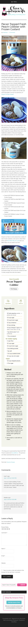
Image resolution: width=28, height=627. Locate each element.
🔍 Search (22, 585)
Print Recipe (14, 289)
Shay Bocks (22, 618)
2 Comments (12, 32)
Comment (4, 532)
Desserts (9, 462)
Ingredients (8, 303)
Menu (15, 2)
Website (3, 563)
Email (3, 556)
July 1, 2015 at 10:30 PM (10, 478)
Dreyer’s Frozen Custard (7, 94)
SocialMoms (15, 453)
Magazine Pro (15, 618)
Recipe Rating (4, 527)
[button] (21, 313)
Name (3, 548)
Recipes (13, 462)
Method (21, 303)
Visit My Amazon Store (14, 602)
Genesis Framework (13, 620)
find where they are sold (13, 240)
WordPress (14, 621)
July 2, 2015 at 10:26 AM (10, 499)
